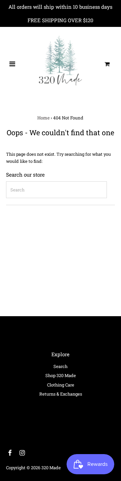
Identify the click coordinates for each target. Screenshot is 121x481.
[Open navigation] (12, 64)
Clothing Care (60, 384)
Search (60, 366)
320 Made (51, 467)
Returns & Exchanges (60, 394)
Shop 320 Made (60, 375)
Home (43, 118)
